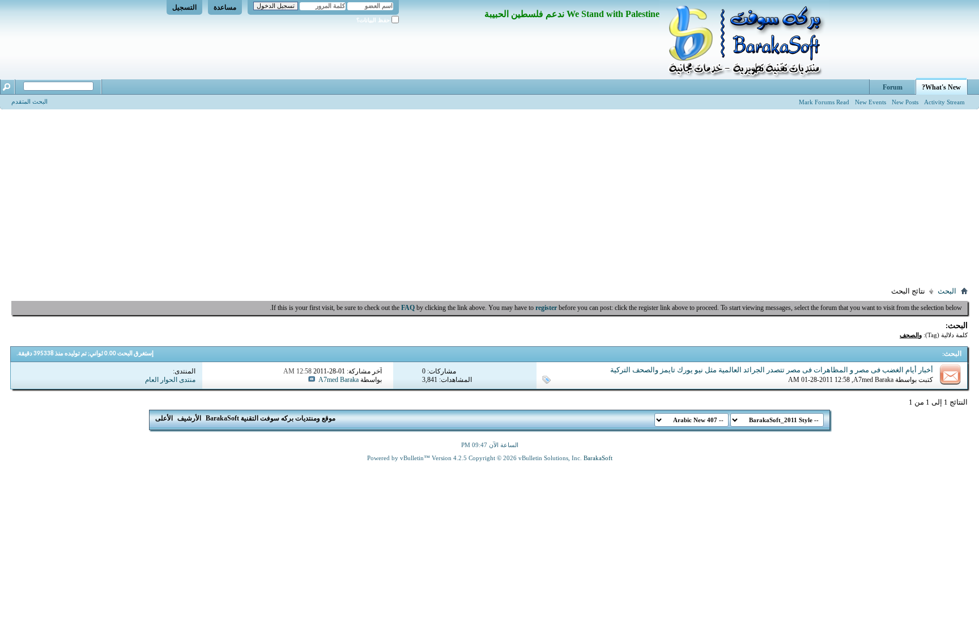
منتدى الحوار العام (170, 380)
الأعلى (164, 418)
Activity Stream (944, 102)
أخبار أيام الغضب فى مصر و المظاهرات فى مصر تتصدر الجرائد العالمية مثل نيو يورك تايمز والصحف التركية (771, 370)
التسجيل (184, 7)
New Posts (905, 102)
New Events (870, 102)
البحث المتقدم (29, 101)
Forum (893, 87)
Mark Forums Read (824, 102)
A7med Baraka (873, 380)
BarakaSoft (598, 457)
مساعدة (225, 7)
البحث (947, 291)
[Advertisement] (489, 194)
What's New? (941, 87)
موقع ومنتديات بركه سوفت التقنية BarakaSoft (270, 418)
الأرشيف (189, 418)
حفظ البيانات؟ (373, 20)
